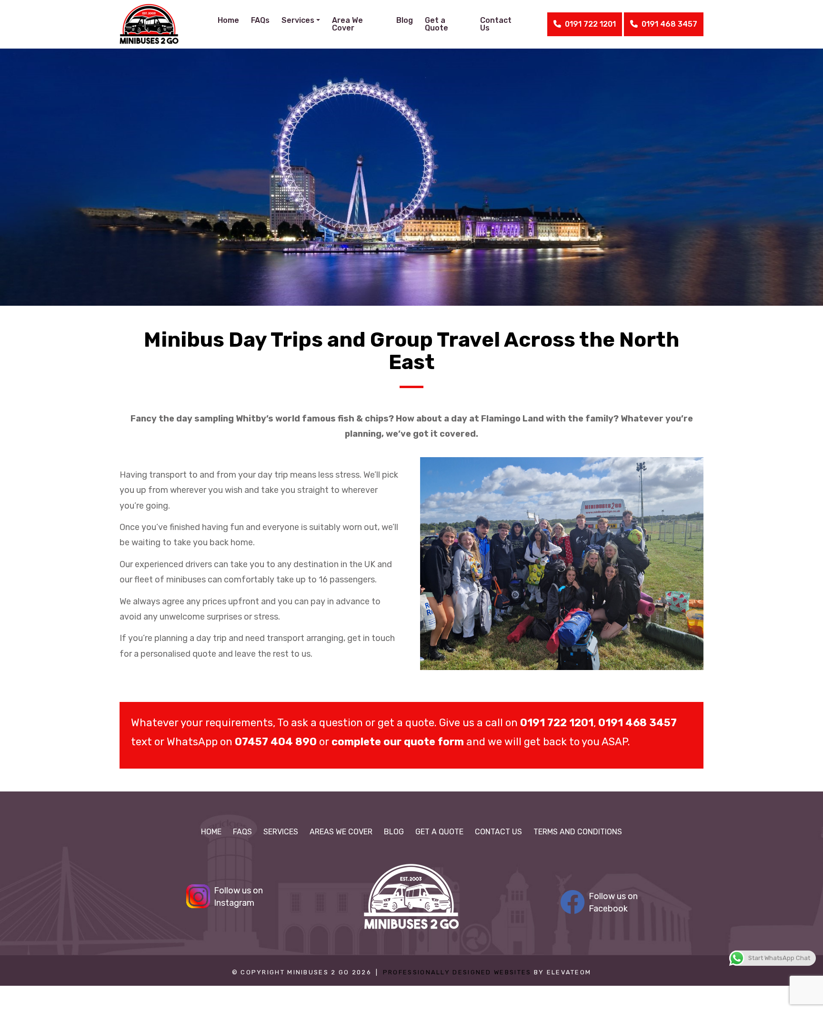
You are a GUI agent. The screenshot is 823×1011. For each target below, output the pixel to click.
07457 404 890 (276, 741)
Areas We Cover (341, 831)
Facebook (613, 902)
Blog (404, 20)
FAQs (260, 20)
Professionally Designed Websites (457, 972)
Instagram (238, 896)
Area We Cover (347, 24)
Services (280, 831)
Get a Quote (436, 24)
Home (228, 20)
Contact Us (496, 24)
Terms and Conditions (577, 831)
